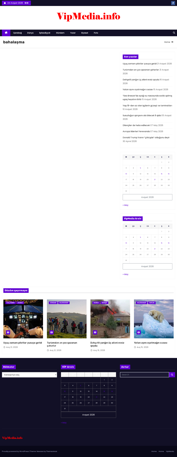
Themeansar (51, 451)
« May (125, 205)
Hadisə (20, 303)
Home (167, 42)
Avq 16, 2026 (99, 350)
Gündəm (60, 33)
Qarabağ (17, 33)
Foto (96, 33)
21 (154, 179)
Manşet (104, 303)
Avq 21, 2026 (12, 347)
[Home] (6, 33)
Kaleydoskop (63, 303)
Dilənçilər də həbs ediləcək (136, 125)
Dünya (30, 33)
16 (168, 174)
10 (126, 174)
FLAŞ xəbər (11, 303)
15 (161, 174)
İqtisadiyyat (44, 33)
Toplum (151, 303)
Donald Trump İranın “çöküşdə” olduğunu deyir (146, 137)
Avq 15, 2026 (142, 347)
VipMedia (170, 451)
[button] (174, 32)
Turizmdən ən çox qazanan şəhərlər (141, 69)
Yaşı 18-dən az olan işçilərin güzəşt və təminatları (147, 105)
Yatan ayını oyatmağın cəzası (138, 89)
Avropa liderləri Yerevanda (136, 131)
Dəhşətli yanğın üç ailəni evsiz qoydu (141, 79)
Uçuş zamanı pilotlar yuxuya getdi (140, 63)
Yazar (73, 33)
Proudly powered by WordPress (15, 451)
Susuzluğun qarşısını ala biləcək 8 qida (142, 115)
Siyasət (84, 33)
